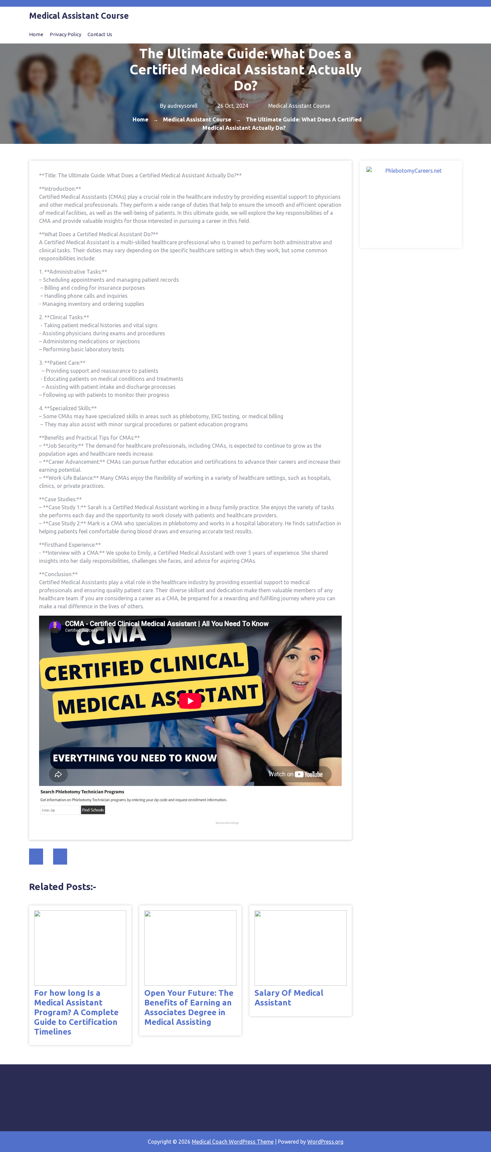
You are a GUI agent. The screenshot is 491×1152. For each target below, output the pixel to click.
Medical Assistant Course (299, 105)
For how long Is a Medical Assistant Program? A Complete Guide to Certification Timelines (76, 1012)
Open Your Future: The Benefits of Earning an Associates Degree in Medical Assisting (188, 1007)
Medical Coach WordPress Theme (233, 1142)
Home (36, 34)
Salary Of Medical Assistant (289, 997)
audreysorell (182, 105)
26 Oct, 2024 (232, 105)
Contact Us (100, 34)
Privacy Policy (65, 34)
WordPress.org (325, 1142)
